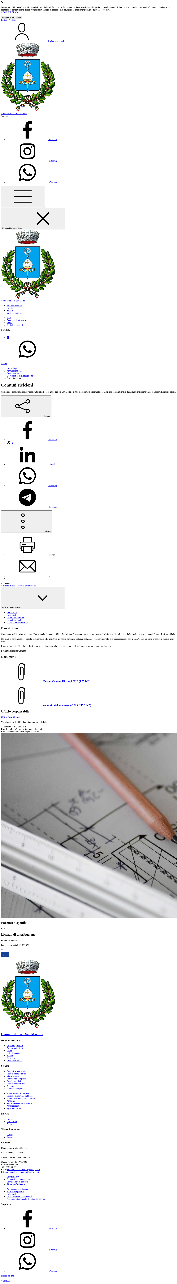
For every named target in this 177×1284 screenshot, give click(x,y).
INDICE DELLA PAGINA (12, 608)
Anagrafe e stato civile (16, 1071)
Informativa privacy (15, 1191)
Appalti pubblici (14, 1081)
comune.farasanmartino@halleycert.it (23, 1169)
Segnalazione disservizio (17, 1182)
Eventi (9, 1137)
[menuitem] (32, 439)
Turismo (10, 1086)
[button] (14, 305)
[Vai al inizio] (2, 950)
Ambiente (11, 1101)
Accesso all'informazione (17, 320)
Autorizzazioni (13, 1106)
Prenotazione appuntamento (19, 1179)
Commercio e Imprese (16, 1079)
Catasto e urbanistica (16, 1084)
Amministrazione (14, 371)
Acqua (9, 322)
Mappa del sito (7, 1276)
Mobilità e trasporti (15, 1088)
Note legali (11, 1194)
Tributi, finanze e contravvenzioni (21, 1098)
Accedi (4, 363)
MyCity (6, 1280)
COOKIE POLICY (9, 12)
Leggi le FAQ (13, 1177)
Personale (11, 1058)
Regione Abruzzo (8, 20)
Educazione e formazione (18, 1093)
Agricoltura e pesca (15, 1108)
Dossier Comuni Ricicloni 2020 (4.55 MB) (66, 681)
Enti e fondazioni (14, 1053)
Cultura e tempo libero (16, 1074)
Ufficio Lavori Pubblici (11, 717)
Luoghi (10, 1135)
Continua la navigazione (11, 17)
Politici (10, 1055)
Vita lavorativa (13, 1076)
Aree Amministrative (16, 1048)
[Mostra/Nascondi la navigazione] (23, 197)
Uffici (9, 1050)
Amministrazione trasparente (19, 1189)
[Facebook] (8, 335)
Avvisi (9, 1124)
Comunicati (12, 1121)
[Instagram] (8, 337)
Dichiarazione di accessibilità (19, 1196)
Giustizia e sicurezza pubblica (19, 1096)
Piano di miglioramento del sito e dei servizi (26, 1199)
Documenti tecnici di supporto (20, 376)
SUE (9, 317)
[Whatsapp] (27, 359)
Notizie (10, 1119)
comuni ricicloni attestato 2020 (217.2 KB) (67, 705)
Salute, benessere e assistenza (19, 1103)
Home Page (12, 368)
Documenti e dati (14, 373)
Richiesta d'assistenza (16, 1184)
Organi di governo (15, 1045)
